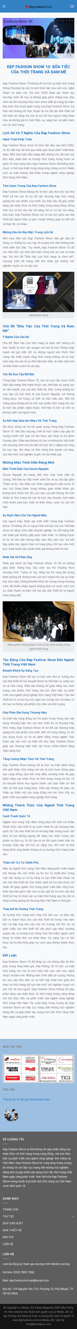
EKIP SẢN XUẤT (13, 1223)
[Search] (4, 6)
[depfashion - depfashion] (38, 6)
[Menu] (72, 6)
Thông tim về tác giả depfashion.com (26, 1099)
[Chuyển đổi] (72, 1216)
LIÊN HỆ (8, 1244)
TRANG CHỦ (10, 1209)
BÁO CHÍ (8, 1237)
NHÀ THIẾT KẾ (12, 1230)
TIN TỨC (8, 1216)
